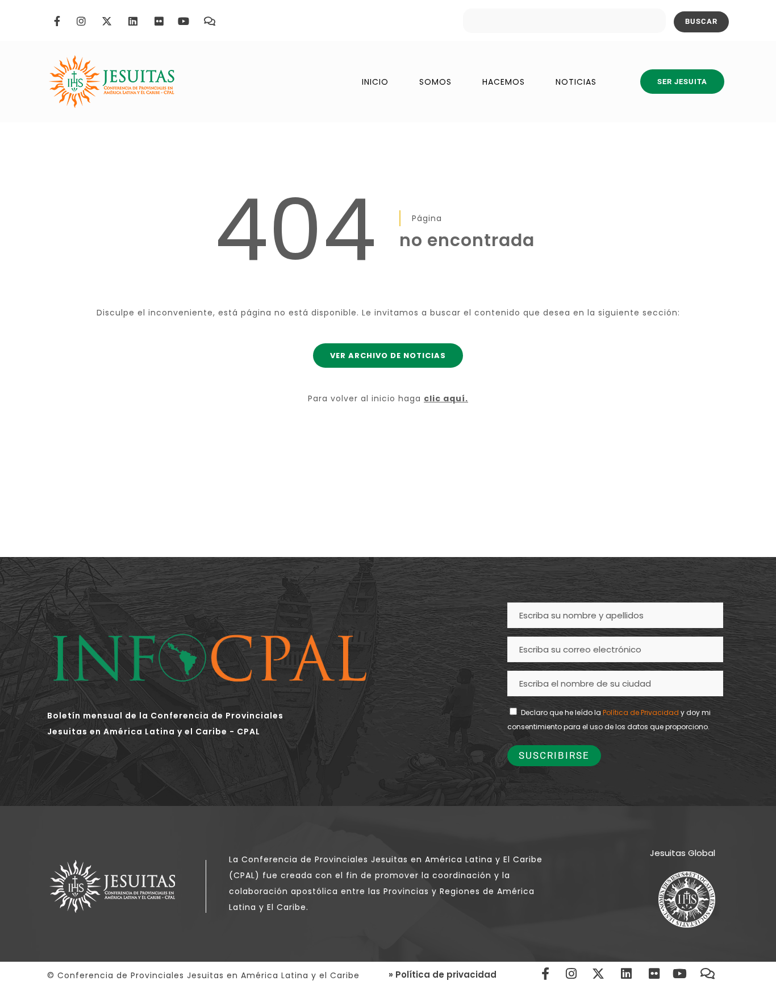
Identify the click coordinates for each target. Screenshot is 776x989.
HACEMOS (503, 82)
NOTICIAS (576, 82)
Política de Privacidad (641, 712)
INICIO (375, 82)
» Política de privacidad (443, 974)
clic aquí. (446, 398)
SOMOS (435, 82)
